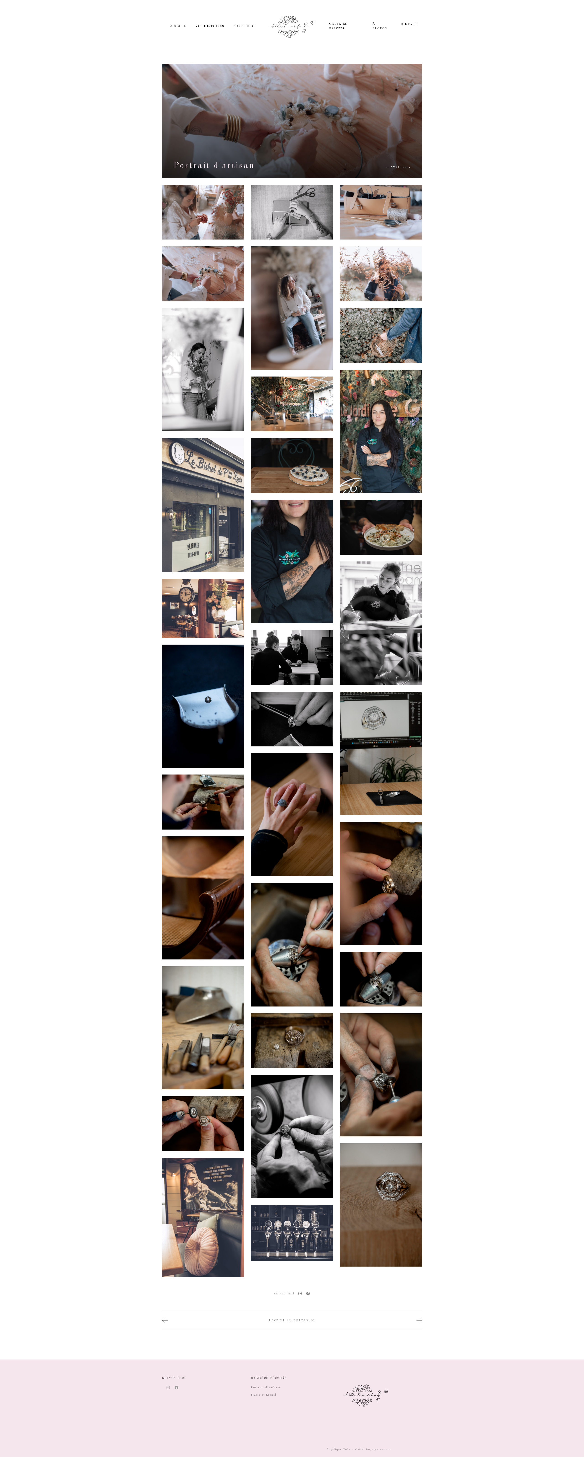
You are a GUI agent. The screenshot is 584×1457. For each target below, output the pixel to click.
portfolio (244, 26)
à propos (380, 26)
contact (408, 24)
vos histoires (210, 26)
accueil (178, 26)
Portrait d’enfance (266, 1387)
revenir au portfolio (292, 1320)
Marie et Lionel (263, 1394)
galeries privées (338, 26)
